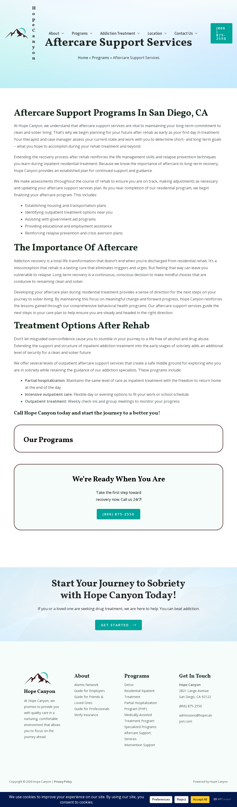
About (54, 33)
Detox (129, 684)
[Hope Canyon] (16, 32)
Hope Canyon (34, 33)
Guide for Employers (89, 691)
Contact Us (184, 33)
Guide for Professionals (91, 709)
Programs (80, 33)
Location (155, 33)
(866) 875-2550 (190, 706)
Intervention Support (139, 745)
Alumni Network (86, 684)
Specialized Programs (140, 727)
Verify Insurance (86, 715)
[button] (221, 33)
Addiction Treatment (117, 33)
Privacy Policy (63, 782)
